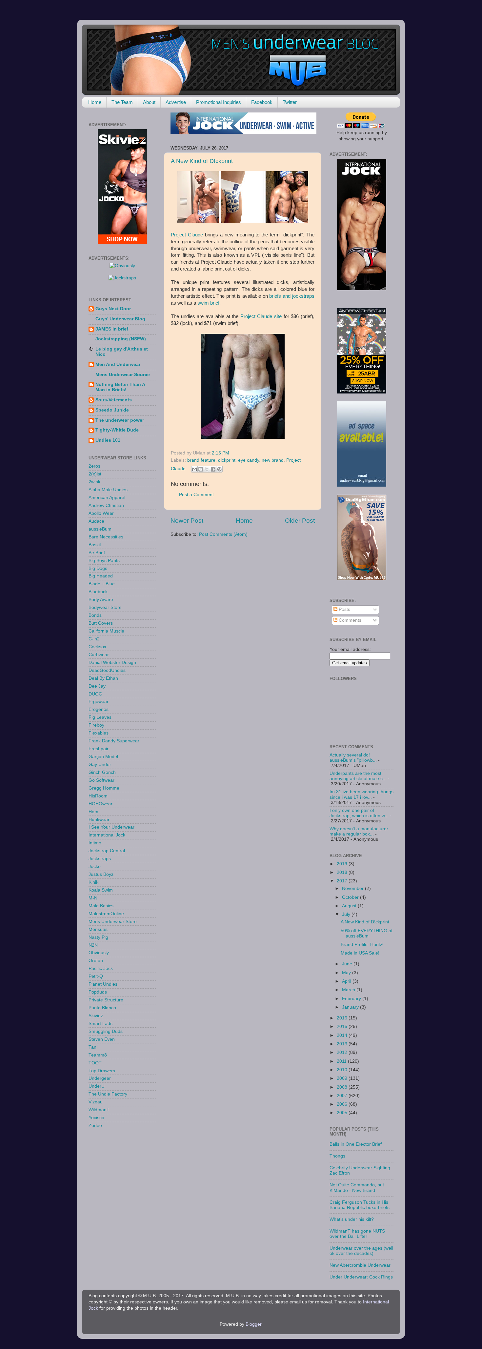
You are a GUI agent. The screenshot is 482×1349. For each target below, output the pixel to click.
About (149, 102)
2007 (343, 1095)
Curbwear (99, 654)
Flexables (99, 733)
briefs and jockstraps (291, 296)
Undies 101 (107, 440)
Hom (93, 811)
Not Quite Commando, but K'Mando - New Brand (357, 1187)
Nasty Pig (98, 937)
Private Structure (106, 999)
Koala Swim (101, 890)
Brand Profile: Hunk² (362, 944)
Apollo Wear (101, 513)
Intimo (95, 842)
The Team (122, 102)
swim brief (208, 303)
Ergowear (99, 701)
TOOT (95, 1062)
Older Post (300, 520)
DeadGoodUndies (107, 670)
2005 (343, 1112)
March (349, 989)
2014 (343, 1035)
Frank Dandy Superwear (114, 740)
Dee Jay (97, 686)
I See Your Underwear (111, 827)
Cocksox (97, 646)
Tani (93, 1047)
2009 (343, 1078)
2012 (343, 1052)
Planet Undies (103, 984)
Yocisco (96, 1117)
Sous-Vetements (113, 399)
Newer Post (187, 520)
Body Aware (101, 599)
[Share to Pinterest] (219, 469)
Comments (349, 620)
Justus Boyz (101, 874)
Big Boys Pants (104, 560)
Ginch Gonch (102, 772)
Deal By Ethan (103, 678)
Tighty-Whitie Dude (117, 430)
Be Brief (97, 552)
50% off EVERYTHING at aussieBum (366, 933)
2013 (343, 1043)
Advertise (176, 102)
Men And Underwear (117, 364)
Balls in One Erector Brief (356, 1144)
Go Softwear (101, 780)
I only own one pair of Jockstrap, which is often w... (359, 813)
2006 (343, 1104)
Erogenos (99, 709)
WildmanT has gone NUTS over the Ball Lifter (357, 1234)
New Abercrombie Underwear (360, 1265)
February (352, 998)
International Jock (107, 835)
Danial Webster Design (112, 662)
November (353, 888)
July (346, 914)
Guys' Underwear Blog (120, 318)
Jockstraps (100, 858)
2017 (343, 880)
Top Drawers (102, 1070)
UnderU (97, 1086)
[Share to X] (207, 469)
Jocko (95, 866)
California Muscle (106, 631)
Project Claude (187, 234)
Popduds (98, 992)
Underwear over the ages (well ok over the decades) (361, 1251)
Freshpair (99, 748)
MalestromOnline (106, 913)
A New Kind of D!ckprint (202, 161)
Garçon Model (103, 756)
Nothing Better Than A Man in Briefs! (120, 387)
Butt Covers (101, 623)
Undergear (100, 1078)
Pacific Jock (101, 968)
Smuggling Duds (106, 1031)
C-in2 (94, 638)
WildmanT (99, 1109)
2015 (343, 1026)
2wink (94, 481)
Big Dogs (98, 568)
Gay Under (100, 764)
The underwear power (119, 420)
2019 (343, 863)
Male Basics (101, 905)
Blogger (253, 1324)
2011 (342, 1061)
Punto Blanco (102, 1007)
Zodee (95, 1125)
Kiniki (94, 882)
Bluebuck (98, 591)
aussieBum (100, 529)
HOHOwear (100, 803)
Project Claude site (261, 316)
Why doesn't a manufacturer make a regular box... (359, 831)
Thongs (337, 1156)
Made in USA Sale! (360, 953)
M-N (93, 898)
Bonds (95, 615)
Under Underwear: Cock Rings (361, 1277)
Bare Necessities (106, 536)
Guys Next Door (113, 308)
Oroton (96, 960)
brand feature (201, 460)
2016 (343, 1018)
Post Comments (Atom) (223, 534)
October (351, 897)
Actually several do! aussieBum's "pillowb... (353, 758)
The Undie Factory (108, 1094)
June (347, 963)
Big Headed (101, 576)
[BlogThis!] (200, 469)
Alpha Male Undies (108, 489)
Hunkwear (99, 819)
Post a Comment (196, 494)
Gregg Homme (104, 788)
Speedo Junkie (112, 410)
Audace (96, 521)
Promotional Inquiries (218, 102)
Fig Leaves (100, 717)
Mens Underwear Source (122, 374)
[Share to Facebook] (213, 469)
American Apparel (107, 497)
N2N (93, 945)
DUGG (95, 694)
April (347, 981)
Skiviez (96, 1015)
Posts (343, 609)
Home (94, 102)
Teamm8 (98, 1055)
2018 (343, 872)
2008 (343, 1087)
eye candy (248, 460)
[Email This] (194, 469)
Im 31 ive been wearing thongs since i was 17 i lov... (361, 794)
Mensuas (98, 929)
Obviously (99, 952)
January (351, 1007)
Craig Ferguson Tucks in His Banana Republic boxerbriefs (360, 1205)
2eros (94, 466)
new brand (273, 460)
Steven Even (102, 1039)
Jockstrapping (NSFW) (120, 338)
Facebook (261, 102)
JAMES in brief (111, 329)
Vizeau (96, 1101)
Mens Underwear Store (113, 921)
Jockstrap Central (107, 850)
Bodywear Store (105, 607)
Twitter (290, 102)
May (347, 972)
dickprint (226, 460)
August (350, 905)
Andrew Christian (106, 505)
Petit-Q (96, 976)
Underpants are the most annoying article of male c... (358, 776)
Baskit (95, 544)
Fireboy (96, 725)
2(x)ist (95, 474)
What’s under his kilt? (352, 1219)
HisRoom (98, 796)
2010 (343, 1069)
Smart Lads (100, 1023)
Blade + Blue (102, 583)
